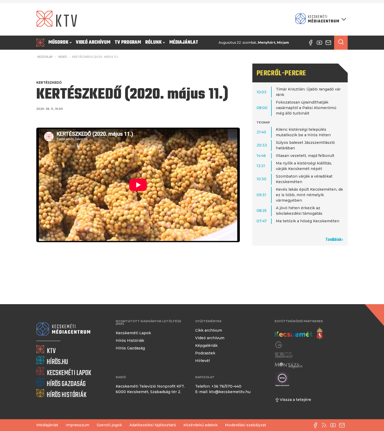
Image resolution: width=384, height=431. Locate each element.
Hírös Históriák (130, 340)
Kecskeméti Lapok (133, 333)
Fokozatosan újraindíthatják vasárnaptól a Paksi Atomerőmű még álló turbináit (306, 108)
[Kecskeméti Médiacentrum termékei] (319, 19)
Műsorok (58, 42)
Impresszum (77, 425)
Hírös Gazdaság (130, 348)
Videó (62, 57)
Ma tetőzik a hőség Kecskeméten (307, 221)
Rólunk (153, 42)
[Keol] (284, 355)
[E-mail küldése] (343, 425)
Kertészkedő (49, 82)
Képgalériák (206, 345)
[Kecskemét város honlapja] (299, 333)
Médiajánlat (183, 42)
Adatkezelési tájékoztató (152, 425)
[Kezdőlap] (41, 43)
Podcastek (205, 353)
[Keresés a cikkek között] (341, 43)
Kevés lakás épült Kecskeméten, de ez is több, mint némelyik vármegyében (309, 195)
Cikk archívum (208, 330)
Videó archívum (93, 42)
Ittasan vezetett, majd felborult (305, 155)
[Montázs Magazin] (288, 365)
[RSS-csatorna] (325, 425)
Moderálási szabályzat (245, 425)
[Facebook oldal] (316, 425)
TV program (128, 42)
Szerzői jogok (109, 425)
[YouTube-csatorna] (334, 425)
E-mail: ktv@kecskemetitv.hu (223, 391)
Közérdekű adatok (200, 425)
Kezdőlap (45, 57)
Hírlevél (202, 360)
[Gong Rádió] (282, 345)
